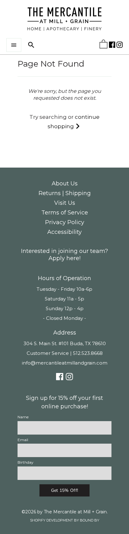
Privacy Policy (64, 222)
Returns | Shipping (65, 193)
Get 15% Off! (64, 490)
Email (23, 439)
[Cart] (103, 45)
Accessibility (64, 232)
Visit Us (64, 202)
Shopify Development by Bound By (64, 520)
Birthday (26, 462)
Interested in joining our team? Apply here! (64, 255)
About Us (65, 183)
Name (23, 417)
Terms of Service (64, 212)
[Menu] (13, 45)
